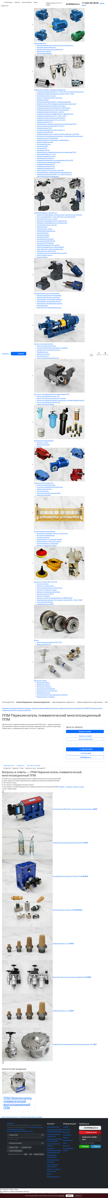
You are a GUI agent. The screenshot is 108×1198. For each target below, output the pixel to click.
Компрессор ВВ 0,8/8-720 (45, 132)
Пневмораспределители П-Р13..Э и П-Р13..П (51, 120)
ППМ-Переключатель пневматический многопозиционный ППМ (17, 1102)
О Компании (8, 2)
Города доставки (26, 1135)
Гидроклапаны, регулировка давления (49, 299)
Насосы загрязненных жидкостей (48, 358)
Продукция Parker (43, 233)
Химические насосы (43, 354)
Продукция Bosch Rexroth (45, 239)
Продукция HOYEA (43, 237)
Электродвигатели (8, 702)
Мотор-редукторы (43, 491)
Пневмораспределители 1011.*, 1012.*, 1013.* (52, 116)
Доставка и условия (33, 765)
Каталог (21, 354)
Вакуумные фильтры (43, 693)
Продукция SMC (42, 148)
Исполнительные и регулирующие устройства (52, 695)
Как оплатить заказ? (10, 783)
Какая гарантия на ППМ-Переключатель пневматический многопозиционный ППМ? (31, 781)
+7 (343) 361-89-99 (90, 3)
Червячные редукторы (44, 489)
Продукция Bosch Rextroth (45, 158)
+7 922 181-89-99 (85, 753)
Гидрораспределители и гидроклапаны (90, 702)
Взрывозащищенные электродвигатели (50, 49)
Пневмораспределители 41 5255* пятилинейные (53, 110)
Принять (69, 1195)
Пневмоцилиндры (43, 100)
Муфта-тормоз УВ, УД (44, 644)
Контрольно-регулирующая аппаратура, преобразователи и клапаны (60, 136)
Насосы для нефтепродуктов (46, 346)
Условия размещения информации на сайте (20, 1131)
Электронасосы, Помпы (44, 229)
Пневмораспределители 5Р (46, 164)
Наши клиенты (27, 2)
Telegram (96, 1146)
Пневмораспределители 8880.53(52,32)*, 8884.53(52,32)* (55, 114)
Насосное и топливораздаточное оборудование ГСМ (54, 1150)
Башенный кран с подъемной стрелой (49, 539)
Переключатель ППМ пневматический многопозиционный (56, 104)
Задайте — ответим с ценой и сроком (71, 787)
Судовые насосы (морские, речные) (48, 350)
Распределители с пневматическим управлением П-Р (54, 172)
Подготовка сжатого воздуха (46, 96)
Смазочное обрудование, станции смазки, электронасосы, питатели (59, 215)
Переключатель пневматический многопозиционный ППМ (56, 124)
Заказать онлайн (85, 731)
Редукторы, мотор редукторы (53, 1161)
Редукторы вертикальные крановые (48, 493)
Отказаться (78, 1195)
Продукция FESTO (42, 146)
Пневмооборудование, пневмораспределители (33, 702)
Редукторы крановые (44, 495)
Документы (20, 765)
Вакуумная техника (53, 1176)
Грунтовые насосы (43, 356)
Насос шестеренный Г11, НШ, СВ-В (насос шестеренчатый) (56, 217)
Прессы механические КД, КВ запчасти (49, 588)
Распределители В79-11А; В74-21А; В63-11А (51, 130)
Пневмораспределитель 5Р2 (46, 156)
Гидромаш (5, 354)
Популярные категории (26, 1143)
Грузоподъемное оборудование (52, 1165)
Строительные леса (43, 537)
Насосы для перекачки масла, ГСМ (48, 396)
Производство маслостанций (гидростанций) (52, 253)
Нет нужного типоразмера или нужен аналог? (18, 785)
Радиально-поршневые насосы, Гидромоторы (52, 223)
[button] (91, 355)
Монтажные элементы (44, 687)
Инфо (35, 2)
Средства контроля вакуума (46, 689)
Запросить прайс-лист (89, 1138)
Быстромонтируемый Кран (46, 535)
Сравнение (105, 354)
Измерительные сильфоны (46, 697)
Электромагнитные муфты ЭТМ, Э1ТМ (49, 642)
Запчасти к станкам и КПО (45, 586)
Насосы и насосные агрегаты (53, 1145)
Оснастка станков (42, 584)
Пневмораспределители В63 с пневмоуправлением (54, 102)
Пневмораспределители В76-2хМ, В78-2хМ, (51, 118)
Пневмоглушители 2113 (44, 122)
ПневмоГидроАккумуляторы (46, 231)
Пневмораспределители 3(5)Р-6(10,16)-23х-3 (51, 106)
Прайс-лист (5, 6)
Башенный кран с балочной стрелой (49, 541)
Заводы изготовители (44, 51)
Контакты (66, 1146)
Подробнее (61, 1195)
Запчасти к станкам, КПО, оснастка (53, 1170)
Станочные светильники (45, 602)
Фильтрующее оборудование (52, 1156)
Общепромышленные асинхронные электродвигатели (55, 45)
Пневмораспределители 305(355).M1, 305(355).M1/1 (54, 108)
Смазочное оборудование (45, 404)
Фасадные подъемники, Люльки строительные (52, 533)
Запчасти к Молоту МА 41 (45, 594)
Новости (17, 2)
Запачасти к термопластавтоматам (48, 592)
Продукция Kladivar (43, 235)
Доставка (66, 1132)
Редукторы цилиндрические (46, 485)
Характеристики (8, 765)
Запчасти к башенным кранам (47, 545)
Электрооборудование (44, 53)
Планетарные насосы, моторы (47, 225)
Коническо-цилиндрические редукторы (50, 487)
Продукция (66, 1129)
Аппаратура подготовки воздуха (47, 138)
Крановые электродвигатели (46, 47)
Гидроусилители (42, 257)
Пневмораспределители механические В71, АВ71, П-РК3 (55, 94)
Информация (69, 1123)
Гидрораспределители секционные (48, 297)
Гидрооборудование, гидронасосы (63, 702)
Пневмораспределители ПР (46, 168)
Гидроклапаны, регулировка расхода (49, 301)
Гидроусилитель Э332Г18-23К (46, 251)
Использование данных (68, 1149)
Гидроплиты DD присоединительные (49, 307)
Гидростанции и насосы (44, 255)
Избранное (98, 354)
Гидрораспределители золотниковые (49, 295)
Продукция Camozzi (43, 150)
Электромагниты (42, 305)
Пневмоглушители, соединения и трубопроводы (53, 140)
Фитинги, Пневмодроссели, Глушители (49, 98)
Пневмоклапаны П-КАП (44, 128)
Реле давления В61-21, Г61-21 (46, 154)
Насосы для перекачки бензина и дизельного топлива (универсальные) (60, 400)
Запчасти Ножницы (43, 596)
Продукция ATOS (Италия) (45, 243)
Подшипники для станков (45, 604)
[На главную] (2, 2)
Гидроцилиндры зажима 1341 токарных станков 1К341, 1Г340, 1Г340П (59, 600)
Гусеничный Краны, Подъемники (47, 543)
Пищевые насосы (42, 352)
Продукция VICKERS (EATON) (46, 241)
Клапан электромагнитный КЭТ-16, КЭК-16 (50, 126)
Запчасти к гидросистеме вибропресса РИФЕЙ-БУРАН (54, 598)
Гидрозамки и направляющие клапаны (49, 303)
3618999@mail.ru (73, 4)
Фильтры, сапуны (42, 443)
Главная (65, 1127)
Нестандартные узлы (44, 144)
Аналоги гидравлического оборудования (50, 247)
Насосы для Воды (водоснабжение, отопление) (52, 348)
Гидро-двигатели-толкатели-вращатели (50, 249)
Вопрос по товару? (85, 736)
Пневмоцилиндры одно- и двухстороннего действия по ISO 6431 (58, 134)
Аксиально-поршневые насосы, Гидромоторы (52, 221)
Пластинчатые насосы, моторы (47, 219)
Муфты (49, 1174)
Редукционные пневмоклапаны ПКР (48, 162)
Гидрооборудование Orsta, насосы (48, 245)
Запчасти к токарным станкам (47, 590)
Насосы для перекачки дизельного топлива (51, 398)
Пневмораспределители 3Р (46, 166)
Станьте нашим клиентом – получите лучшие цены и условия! (21, 1117)
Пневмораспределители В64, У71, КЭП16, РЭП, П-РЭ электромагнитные (60, 92)
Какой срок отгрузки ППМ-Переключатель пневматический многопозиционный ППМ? (32, 779)
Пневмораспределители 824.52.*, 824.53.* (50, 112)
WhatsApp (85, 1146)
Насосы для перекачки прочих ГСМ (48, 402)
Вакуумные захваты (43, 683)
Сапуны (39, 447)
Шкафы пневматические (45, 142)
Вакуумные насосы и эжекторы (47, 691)
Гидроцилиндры (42, 227)
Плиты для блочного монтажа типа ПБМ (50, 170)
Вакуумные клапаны (43, 685)
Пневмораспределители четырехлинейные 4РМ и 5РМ (55, 160)
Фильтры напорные (43, 445)
